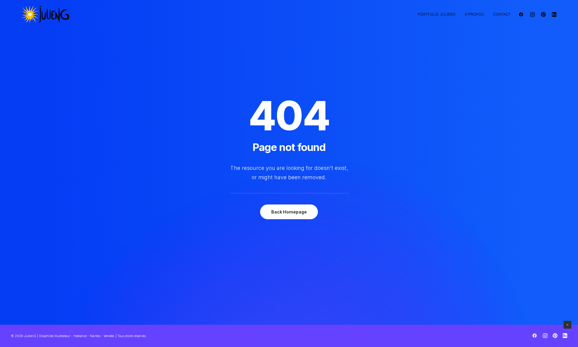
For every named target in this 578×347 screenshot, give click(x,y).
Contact (502, 14)
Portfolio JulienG (436, 14)
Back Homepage (289, 211)
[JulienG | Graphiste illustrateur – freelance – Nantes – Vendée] (46, 14)
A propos (474, 14)
